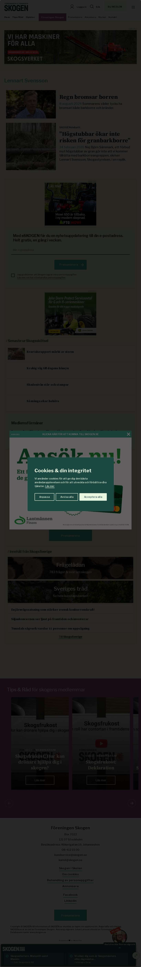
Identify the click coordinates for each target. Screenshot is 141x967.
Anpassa (44, 496)
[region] (70, 483)
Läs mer (50, 486)
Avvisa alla (66, 496)
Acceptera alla (93, 496)
